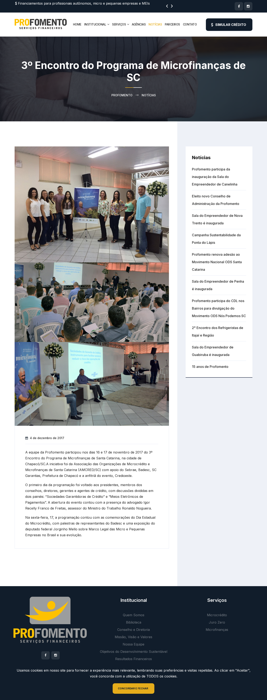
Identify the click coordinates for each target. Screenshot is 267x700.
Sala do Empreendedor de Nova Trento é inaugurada (217, 219)
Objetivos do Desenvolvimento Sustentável (133, 651)
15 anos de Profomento (210, 367)
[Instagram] (248, 6)
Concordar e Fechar (133, 688)
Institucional (95, 24)
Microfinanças (217, 630)
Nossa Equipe (133, 644)
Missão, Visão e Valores (133, 637)
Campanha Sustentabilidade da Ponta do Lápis (216, 239)
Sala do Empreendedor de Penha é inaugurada (218, 285)
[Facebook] (239, 6)
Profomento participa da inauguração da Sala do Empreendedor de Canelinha (214, 176)
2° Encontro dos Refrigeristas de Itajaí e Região (217, 331)
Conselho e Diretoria (133, 630)
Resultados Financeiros (133, 659)
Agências (139, 24)
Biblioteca (133, 622)
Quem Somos (133, 615)
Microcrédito (217, 615)
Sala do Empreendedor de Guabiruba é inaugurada (212, 351)
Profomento (121, 95)
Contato (190, 24)
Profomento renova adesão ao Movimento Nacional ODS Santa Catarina (217, 262)
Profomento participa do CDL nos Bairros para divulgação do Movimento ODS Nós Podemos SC (219, 308)
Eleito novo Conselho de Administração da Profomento (215, 200)
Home (77, 24)
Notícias (155, 24)
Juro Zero (217, 622)
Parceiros (172, 24)
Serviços (119, 24)
